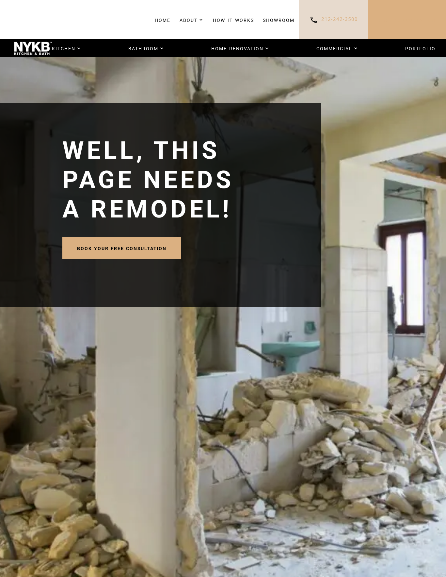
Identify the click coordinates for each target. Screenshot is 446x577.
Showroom (279, 19)
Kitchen (63, 48)
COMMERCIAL (334, 48)
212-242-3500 (339, 19)
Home (162, 19)
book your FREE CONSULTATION (122, 248)
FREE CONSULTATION (407, 20)
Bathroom (143, 48)
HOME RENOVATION (237, 48)
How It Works (233, 19)
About (189, 19)
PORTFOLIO (420, 48)
